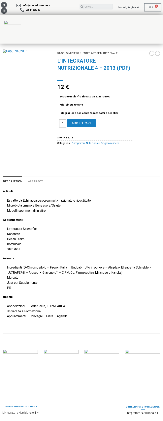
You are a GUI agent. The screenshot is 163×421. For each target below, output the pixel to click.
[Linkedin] (4, 5)
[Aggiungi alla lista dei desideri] (41, 59)
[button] (129, 7)
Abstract (35, 181)
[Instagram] (4, 11)
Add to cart (81, 123)
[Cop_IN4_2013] (27, 51)
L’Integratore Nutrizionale (99, 53)
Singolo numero (68, 53)
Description (12, 181)
